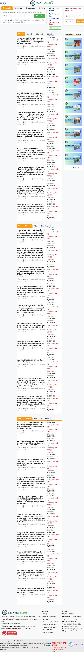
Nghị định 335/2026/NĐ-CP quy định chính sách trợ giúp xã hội (30, 361)
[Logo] (4, 613)
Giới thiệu (45, 611)
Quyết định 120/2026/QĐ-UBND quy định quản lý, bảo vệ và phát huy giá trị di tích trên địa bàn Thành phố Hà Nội (31, 325)
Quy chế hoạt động (68, 614)
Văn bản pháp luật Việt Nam (51, 622)
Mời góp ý (56, 28)
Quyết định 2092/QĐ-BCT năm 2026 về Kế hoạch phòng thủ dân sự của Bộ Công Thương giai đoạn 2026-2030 (31, 58)
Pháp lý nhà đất (47, 629)
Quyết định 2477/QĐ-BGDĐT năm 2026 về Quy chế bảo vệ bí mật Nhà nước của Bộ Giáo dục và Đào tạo (31, 590)
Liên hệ (64, 611)
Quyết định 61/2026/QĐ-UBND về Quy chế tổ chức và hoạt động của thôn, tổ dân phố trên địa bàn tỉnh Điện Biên (30, 343)
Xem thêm (78, 168)
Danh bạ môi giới (47, 632)
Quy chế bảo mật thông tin (70, 619)
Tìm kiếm (39, 16)
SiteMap (44, 614)
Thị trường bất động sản (49, 624)
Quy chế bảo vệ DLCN (69, 621)
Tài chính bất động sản (49, 627)
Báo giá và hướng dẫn (49, 616)
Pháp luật (45, 619)
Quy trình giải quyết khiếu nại (71, 616)
